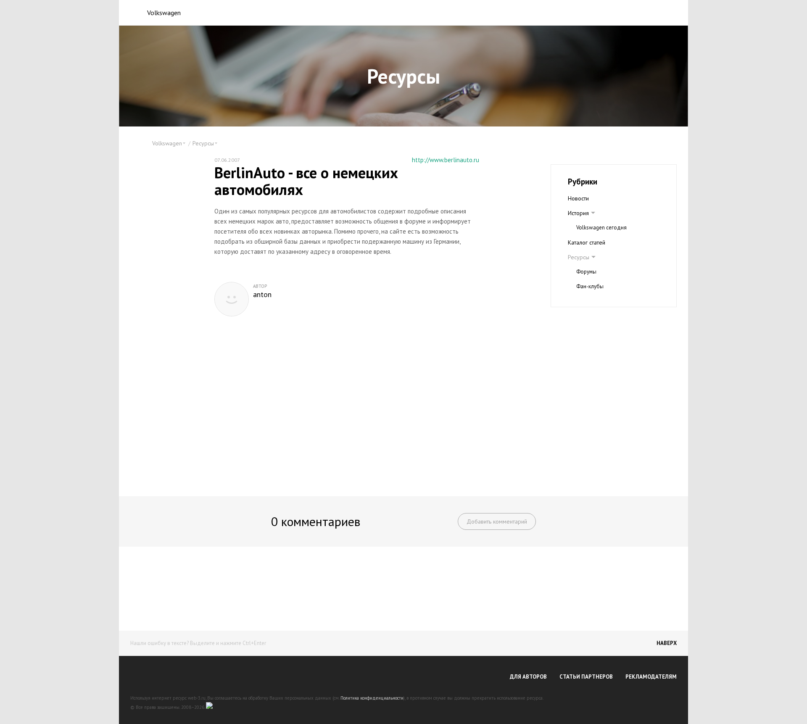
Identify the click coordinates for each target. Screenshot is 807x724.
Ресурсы (578, 257)
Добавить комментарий (497, 521)
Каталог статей (586, 242)
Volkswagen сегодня (601, 227)
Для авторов (528, 676)
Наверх (667, 643)
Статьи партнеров (586, 676)
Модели (578, 301)
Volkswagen (164, 12)
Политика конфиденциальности (372, 698)
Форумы (586, 271)
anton (262, 294)
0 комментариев (315, 521)
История (578, 213)
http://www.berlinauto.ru (445, 160)
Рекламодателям (651, 676)
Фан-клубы (590, 286)
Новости (578, 198)
